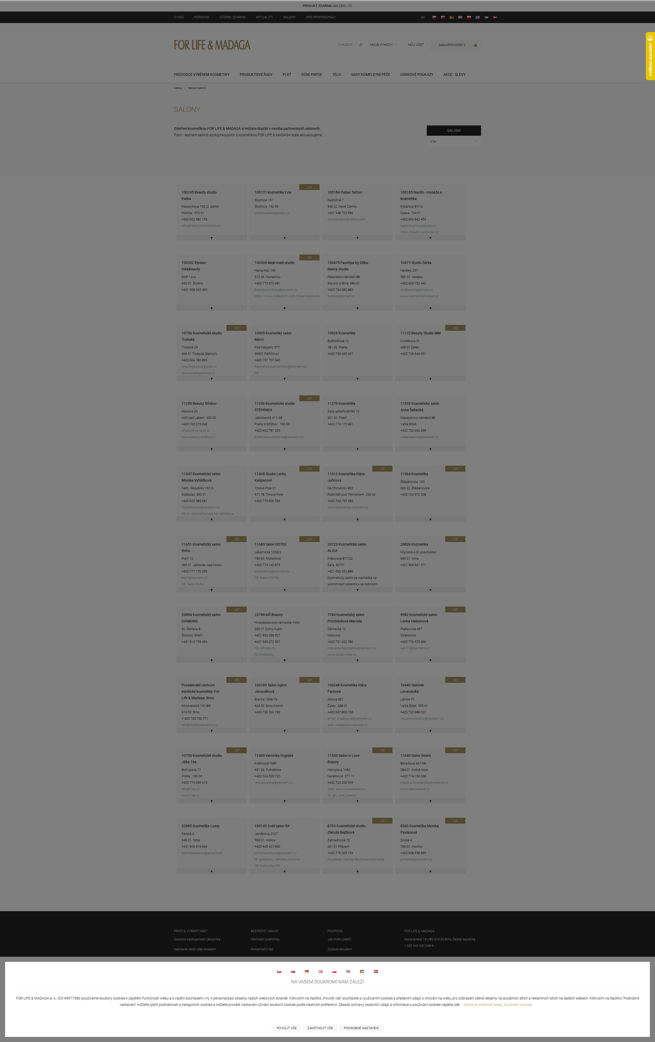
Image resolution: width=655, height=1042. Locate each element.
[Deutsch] (307, 971)
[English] (320, 971)
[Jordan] (362, 971)
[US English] (348, 971)
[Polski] (334, 971)
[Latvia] (376, 971)
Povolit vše (287, 1028)
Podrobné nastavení (361, 1028)
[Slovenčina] (293, 971)
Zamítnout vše (320, 1028)
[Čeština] (279, 971)
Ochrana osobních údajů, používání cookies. (498, 1005)
